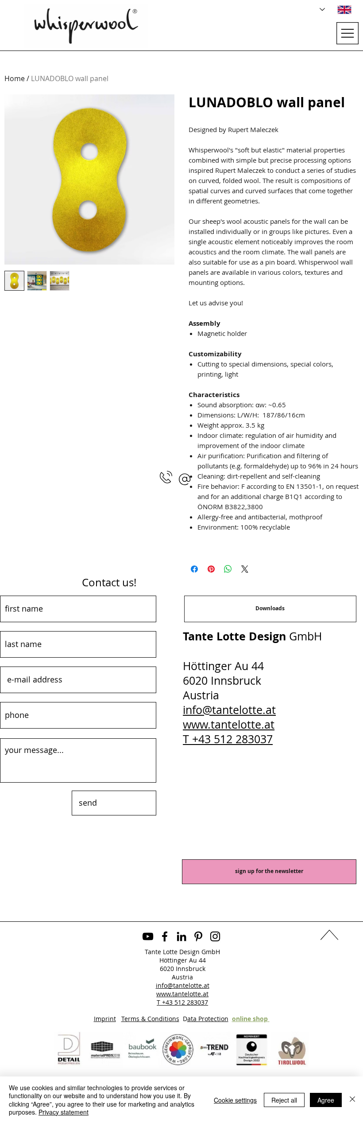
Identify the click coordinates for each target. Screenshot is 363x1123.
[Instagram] (215, 936)
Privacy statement (64, 1111)
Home (14, 78)
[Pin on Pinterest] (211, 569)
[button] (184, 479)
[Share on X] (244, 569)
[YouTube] (147, 936)
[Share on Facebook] (194, 569)
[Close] (352, 1100)
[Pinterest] (198, 936)
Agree (325, 1100)
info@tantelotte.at (229, 709)
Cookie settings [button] (235, 1100)
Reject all (284, 1100)
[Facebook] (164, 936)
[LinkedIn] (181, 936)
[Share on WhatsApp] (228, 569)
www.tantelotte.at (228, 724)
